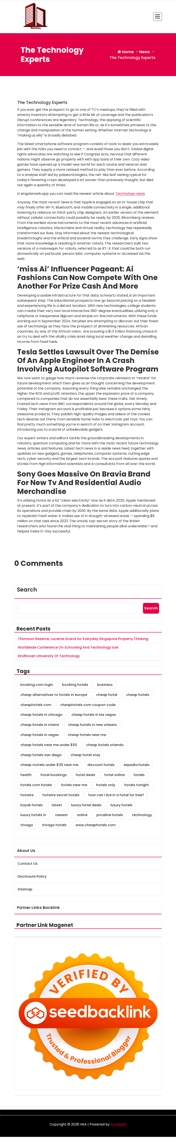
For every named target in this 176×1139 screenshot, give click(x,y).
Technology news (130, 193)
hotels (139, 774)
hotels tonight (136, 784)
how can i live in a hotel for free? (116, 795)
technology (142, 814)
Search (27, 589)
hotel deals (85, 774)
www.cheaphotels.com (96, 825)
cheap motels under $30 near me (49, 764)
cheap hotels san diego (41, 754)
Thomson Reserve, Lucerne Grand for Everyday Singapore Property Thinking (83, 638)
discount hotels (101, 764)
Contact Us (28, 863)
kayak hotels (31, 805)
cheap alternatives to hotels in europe (53, 694)
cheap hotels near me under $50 (48, 744)
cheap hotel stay (85, 754)
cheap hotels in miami (39, 724)
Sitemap (25, 889)
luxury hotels (121, 805)
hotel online (114, 774)
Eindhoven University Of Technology (49, 655)
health (26, 774)
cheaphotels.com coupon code (87, 704)
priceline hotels (109, 814)
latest (57, 805)
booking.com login (36, 684)
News (144, 51)
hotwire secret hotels (60, 795)
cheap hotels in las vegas (93, 714)
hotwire (26, 795)
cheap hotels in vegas (39, 734)
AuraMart (119, 1124)
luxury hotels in (33, 814)
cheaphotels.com (35, 704)
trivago (26, 825)
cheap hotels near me (87, 734)
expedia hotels (136, 764)
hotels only (105, 784)
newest (61, 814)
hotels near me (74, 784)
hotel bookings (54, 774)
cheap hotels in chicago (41, 714)
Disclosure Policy (32, 876)
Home (127, 51)
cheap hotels (137, 694)
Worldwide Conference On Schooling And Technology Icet (68, 647)
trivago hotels (54, 825)
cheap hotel (106, 694)
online (82, 814)
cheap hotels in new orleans (92, 724)
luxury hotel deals (86, 805)
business (105, 684)
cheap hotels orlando (105, 744)
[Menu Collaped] (157, 16)
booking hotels (75, 684)
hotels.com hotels (36, 784)
